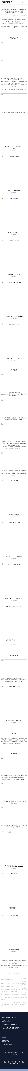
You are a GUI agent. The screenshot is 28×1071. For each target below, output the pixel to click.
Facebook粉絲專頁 (9, 1024)
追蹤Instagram (8, 1021)
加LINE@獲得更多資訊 (11, 1028)
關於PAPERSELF (9, 1017)
